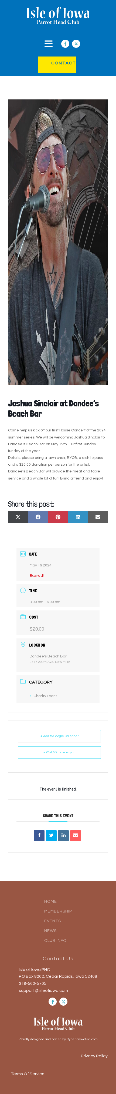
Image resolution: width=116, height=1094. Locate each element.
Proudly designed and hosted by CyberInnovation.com (58, 1039)
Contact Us (58, 958)
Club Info (55, 941)
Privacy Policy (94, 1056)
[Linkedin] (63, 835)
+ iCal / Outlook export (59, 752)
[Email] (75, 835)
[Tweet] (51, 835)
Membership (58, 911)
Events (52, 921)
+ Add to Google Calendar (59, 736)
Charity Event (45, 696)
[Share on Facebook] (39, 835)
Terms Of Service (28, 1074)
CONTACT (58, 63)
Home (50, 901)
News (50, 931)
